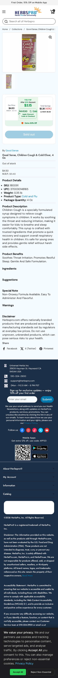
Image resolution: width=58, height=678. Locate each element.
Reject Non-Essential (41, 672)
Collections (17, 29)
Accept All (18, 672)
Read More (27, 575)
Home (5, 29)
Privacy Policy (24, 663)
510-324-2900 (18, 376)
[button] (52, 12)
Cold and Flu (29, 196)
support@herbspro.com (22, 380)
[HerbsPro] (28, 12)
